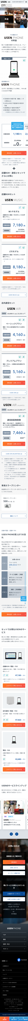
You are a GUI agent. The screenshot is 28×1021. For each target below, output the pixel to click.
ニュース (5, 974)
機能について (14, 516)
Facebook (24, 960)
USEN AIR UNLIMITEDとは (14, 454)
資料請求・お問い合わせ (14, 153)
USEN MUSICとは (14, 295)
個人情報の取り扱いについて (17, 999)
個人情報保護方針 (7, 999)
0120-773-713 (13, 906)
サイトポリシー (7, 1004)
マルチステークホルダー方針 (13, 1010)
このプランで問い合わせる (14, 686)
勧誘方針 (20, 1001)
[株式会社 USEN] (2, 9)
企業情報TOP (6, 966)
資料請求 (14, 862)
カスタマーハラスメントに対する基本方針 (13, 1008)
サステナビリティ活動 (19, 1002)
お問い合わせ (13, 565)
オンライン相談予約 (14, 873)
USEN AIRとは (14, 393)
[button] (11, 834)
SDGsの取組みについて (13, 1006)
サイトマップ (13, 1004)
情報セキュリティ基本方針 (9, 1002)
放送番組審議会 (20, 1004)
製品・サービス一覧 (7, 970)
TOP (4, 935)
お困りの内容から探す (14, 899)
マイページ (10, 982)
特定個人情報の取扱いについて (11, 1001)
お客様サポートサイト (14, 894)
